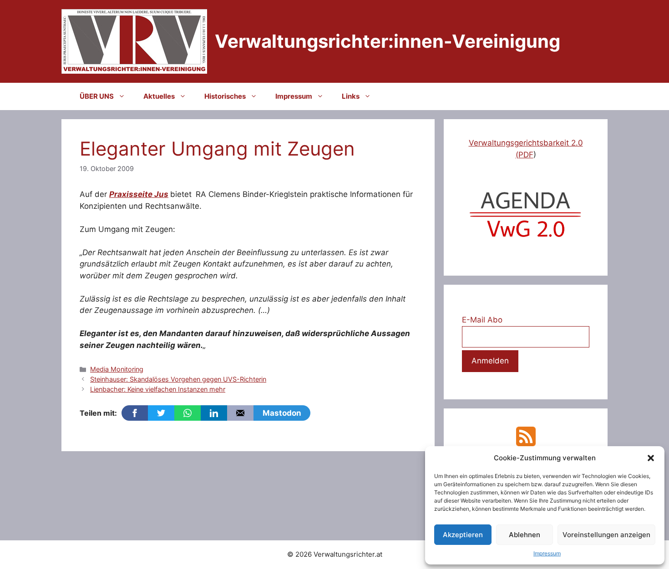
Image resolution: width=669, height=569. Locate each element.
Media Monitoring (116, 369)
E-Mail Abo (482, 319)
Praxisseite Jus (138, 194)
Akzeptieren (463, 534)
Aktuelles (159, 96)
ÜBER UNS (97, 96)
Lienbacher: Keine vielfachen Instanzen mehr (157, 389)
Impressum (547, 553)
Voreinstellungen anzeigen (606, 534)
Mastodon (282, 413)
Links (351, 96)
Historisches (225, 96)
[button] (650, 458)
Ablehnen (524, 534)
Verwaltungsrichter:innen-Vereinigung (387, 41)
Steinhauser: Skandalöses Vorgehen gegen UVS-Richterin (178, 379)
